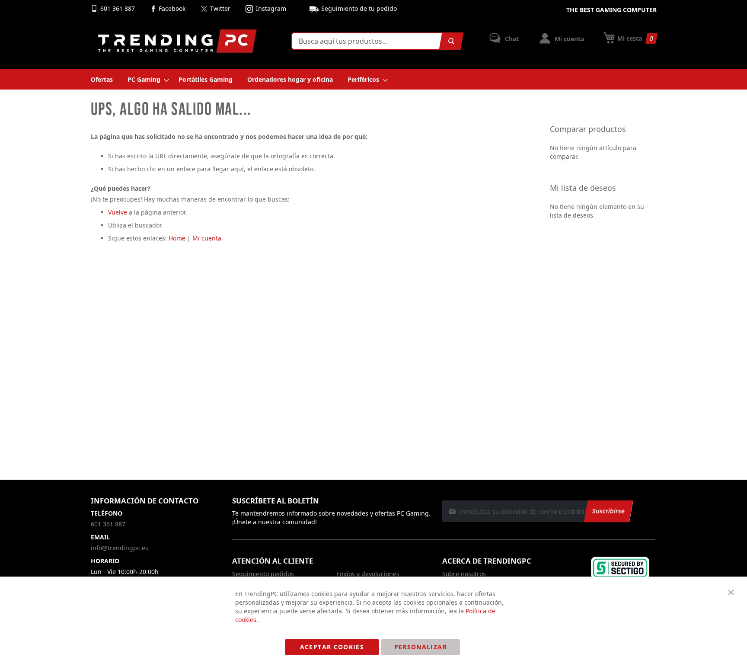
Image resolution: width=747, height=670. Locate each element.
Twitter (220, 8)
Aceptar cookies (332, 647)
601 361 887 (118, 8)
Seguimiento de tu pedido (359, 8)
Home (177, 238)
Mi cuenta (568, 39)
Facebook (172, 8)
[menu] (373, 79)
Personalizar (420, 647)
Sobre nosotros (464, 574)
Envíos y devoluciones (367, 574)
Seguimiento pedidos (263, 574)
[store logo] (177, 41)
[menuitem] (102, 79)
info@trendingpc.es (119, 548)
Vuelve (117, 212)
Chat (511, 39)
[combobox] (375, 41)
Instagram (271, 8)
